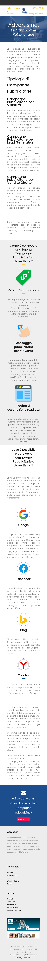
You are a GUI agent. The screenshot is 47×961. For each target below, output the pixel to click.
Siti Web (10, 872)
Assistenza (11, 905)
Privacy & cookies (23, 958)
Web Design (12, 875)
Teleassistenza (13, 8)
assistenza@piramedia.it (34, 13)
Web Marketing (13, 881)
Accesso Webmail (14, 910)
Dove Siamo (12, 902)
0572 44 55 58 (37, 8)
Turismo (10, 884)
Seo (8, 878)
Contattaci (11, 899)
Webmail (11, 13)
